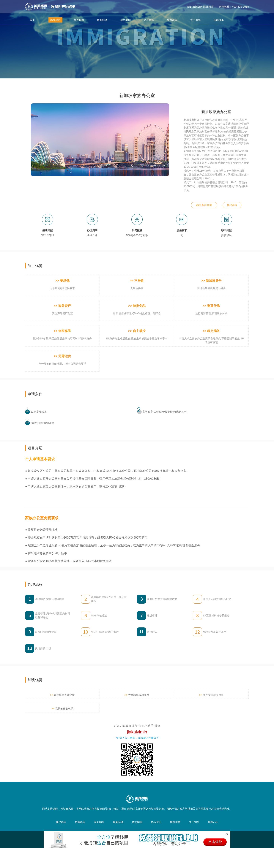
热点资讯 (149, 19)
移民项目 (55, 19)
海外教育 (208, 6)
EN (189, 6)
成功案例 (125, 19)
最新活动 (102, 19)
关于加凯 (195, 19)
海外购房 (79, 19)
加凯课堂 (172, 19)
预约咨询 (232, 205)
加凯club (219, 19)
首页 (32, 19)
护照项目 (80, 822)
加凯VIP (197, 6)
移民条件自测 (204, 205)
